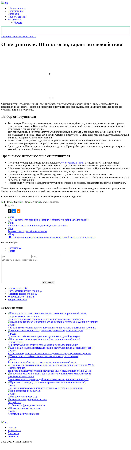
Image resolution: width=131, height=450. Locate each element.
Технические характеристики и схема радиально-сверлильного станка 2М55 (49, 370)
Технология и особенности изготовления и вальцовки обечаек (42, 362)
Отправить (48, 282)
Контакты (13, 436)
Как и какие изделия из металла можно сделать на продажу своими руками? (49, 353)
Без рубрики (14, 19)
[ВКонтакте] (14, 211)
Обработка (13, 13)
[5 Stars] (42, 202)
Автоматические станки (23, 36)
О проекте (13, 433)
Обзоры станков (16, 8)
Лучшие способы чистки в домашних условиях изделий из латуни (44, 336)
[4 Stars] (33, 202)
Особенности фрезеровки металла (26, 405)
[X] (10, 211)
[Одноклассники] (18, 211)
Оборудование (15, 11)
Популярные (14, 248)
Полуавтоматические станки (23, 316)
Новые (11, 250)
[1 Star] (5, 202)
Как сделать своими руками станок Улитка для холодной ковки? (43, 344)
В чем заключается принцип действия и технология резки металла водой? (48, 219)
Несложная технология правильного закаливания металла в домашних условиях (52, 327)
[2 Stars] (14, 202)
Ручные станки (16, 342)
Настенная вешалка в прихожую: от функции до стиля (37, 225)
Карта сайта (14, 430)
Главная (5, 36)
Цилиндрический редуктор (22, 396)
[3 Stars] (24, 202)
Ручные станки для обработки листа (27, 231)
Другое (18, 22)
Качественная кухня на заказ (23, 413)
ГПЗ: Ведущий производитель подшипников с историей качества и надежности (51, 237)
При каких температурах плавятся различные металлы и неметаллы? (45, 388)
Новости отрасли (17, 16)
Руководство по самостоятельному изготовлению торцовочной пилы (45, 319)
